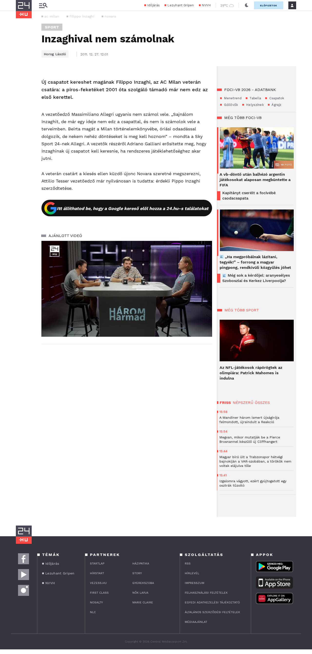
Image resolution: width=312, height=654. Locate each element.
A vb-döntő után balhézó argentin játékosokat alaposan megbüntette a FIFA (255, 179)
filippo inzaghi (81, 16)
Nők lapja (140, 592)
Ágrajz (276, 105)
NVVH (206, 5)
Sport (52, 27)
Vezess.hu (98, 583)
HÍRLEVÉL (192, 573)
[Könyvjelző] (21, 106)
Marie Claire (142, 602)
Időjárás (153, 5)
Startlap (97, 563)
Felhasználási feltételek (206, 592)
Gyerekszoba (143, 583)
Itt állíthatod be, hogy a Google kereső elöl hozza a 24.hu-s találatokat (132, 208)
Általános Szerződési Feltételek (212, 612)
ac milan (51, 16)
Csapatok (276, 98)
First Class (99, 592)
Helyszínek (254, 105)
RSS (188, 563)
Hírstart (97, 573)
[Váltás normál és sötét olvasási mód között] (247, 5)
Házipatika (140, 563)
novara (110, 16)
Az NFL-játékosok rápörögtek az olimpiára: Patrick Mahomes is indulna (251, 373)
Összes (262, 402)
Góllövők (230, 105)
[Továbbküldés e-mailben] (21, 92)
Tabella (255, 98)
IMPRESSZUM (194, 583)
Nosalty (96, 602)
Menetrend (232, 98)
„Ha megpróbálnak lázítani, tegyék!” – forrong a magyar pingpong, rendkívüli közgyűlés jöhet (255, 262)
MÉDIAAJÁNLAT (196, 622)
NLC (93, 612)
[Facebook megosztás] (21, 78)
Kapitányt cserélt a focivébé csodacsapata (249, 195)
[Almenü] (43, 5)
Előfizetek (268, 5)
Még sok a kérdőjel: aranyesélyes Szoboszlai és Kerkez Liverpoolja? (256, 278)
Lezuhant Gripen (180, 5)
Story (137, 573)
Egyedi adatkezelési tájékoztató (212, 602)
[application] (126, 289)
